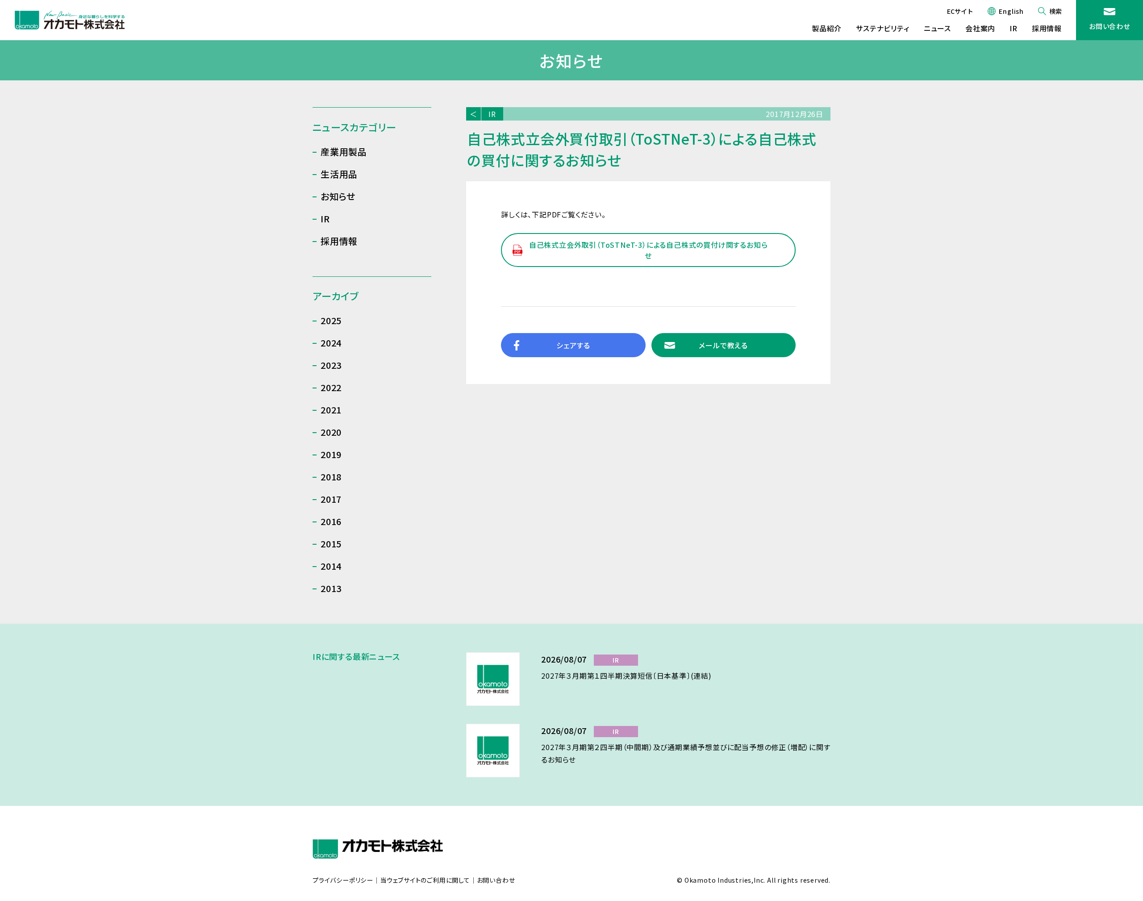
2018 (331, 476)
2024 (331, 342)
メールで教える (723, 345)
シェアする (573, 345)
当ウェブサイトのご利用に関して (425, 880)
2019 (331, 454)
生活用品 (339, 173)
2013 (331, 588)
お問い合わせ (1109, 26)
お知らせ (338, 196)
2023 (331, 365)
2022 (331, 387)
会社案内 (980, 28)
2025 (331, 320)
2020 (331, 431)
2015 (331, 543)
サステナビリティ (882, 28)
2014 (331, 565)
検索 (1055, 11)
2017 (331, 498)
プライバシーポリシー (343, 880)
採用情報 (1047, 28)
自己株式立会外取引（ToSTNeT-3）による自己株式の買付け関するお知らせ (648, 250)
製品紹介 (827, 28)
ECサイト (960, 11)
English (1011, 11)
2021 (331, 409)
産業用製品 (344, 151)
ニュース (937, 28)
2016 (331, 521)
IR (1014, 28)
